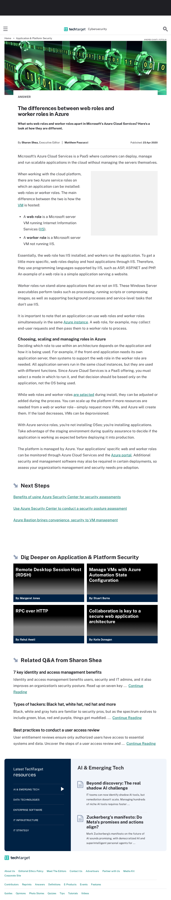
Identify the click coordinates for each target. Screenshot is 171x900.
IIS (42, 229)
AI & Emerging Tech (26, 789)
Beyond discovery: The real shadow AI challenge (113, 785)
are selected (83, 395)
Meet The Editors (56, 871)
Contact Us (76, 871)
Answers (40, 884)
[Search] (165, 29)
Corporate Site (12, 875)
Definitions (54, 884)
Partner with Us (111, 871)
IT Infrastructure (25, 820)
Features (96, 884)
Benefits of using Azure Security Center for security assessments (67, 497)
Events (84, 884)
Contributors (11, 884)
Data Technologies (26, 799)
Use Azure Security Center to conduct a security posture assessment (70, 508)
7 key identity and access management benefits (57, 672)
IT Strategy (21, 830)
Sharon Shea (85, 660)
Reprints (27, 884)
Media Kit (128, 871)
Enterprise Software (27, 810)
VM (20, 205)
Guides (8, 893)
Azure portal (121, 455)
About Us (9, 871)
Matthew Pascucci (76, 142)
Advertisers (92, 871)
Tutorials (73, 893)
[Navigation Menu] (5, 29)
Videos (85, 893)
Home (7, 38)
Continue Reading (127, 718)
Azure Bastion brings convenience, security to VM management (65, 520)
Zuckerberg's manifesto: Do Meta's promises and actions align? (114, 822)
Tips (62, 893)
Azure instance (75, 322)
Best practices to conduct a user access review (56, 730)
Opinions (21, 893)
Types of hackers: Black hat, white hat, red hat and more (64, 704)
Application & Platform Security (34, 38)
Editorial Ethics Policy (30, 871)
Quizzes (52, 893)
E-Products (70, 884)
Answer (24, 97)
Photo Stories (36, 893)
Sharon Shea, (30, 142)
